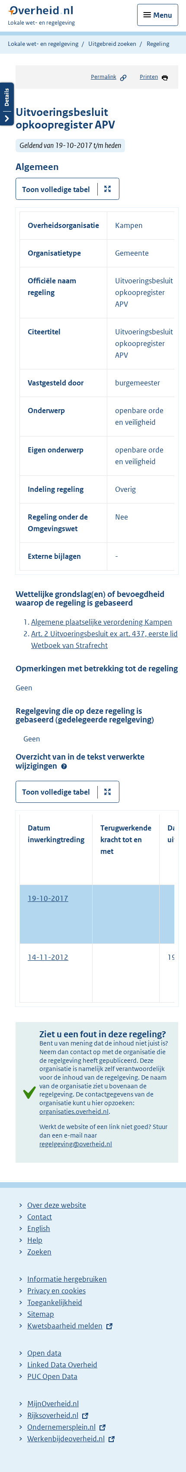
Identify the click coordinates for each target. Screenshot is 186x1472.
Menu (162, 15)
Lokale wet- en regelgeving (43, 44)
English (38, 1228)
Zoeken (39, 1252)
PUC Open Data (52, 1376)
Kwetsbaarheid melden (65, 1326)
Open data (44, 1353)
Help (34, 1240)
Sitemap (40, 1314)
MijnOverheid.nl (53, 1403)
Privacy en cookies (56, 1291)
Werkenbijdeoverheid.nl (66, 1438)
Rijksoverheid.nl (52, 1415)
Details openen (7, 104)
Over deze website (56, 1205)
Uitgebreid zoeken (112, 44)
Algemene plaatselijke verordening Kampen (101, 622)
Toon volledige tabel (56, 189)
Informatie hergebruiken (67, 1279)
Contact (39, 1217)
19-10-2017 (48, 898)
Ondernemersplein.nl (61, 1427)
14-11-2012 (48, 957)
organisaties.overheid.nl (74, 1111)
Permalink (103, 76)
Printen (149, 76)
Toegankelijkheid (54, 1302)
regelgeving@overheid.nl (75, 1144)
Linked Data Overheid (62, 1364)
